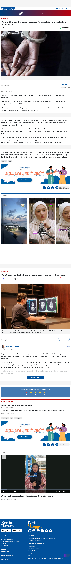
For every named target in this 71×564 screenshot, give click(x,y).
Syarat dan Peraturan (7, 539)
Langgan (3, 549)
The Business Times (33, 548)
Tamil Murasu (31, 553)
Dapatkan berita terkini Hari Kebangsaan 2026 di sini (38, 13)
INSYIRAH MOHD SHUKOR (12, 346)
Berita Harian (31, 552)
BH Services (4, 545)
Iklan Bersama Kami (7, 551)
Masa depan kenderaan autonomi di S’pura (16, 405)
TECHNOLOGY (17, 418)
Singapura (4, 18)
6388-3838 (4, 559)
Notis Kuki (4, 543)
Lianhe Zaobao (32, 550)
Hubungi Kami (5, 535)
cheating (4, 161)
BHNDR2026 (5, 418)
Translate (19, 278)
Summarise (8, 278)
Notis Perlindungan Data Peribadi (10, 541)
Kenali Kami (4, 537)
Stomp (29, 555)
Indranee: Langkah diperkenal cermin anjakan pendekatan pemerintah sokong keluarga (33, 410)
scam (10, 161)
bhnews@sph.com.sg (37, 540)
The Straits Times (32, 546)
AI (11, 418)
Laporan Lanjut (35, 377)
